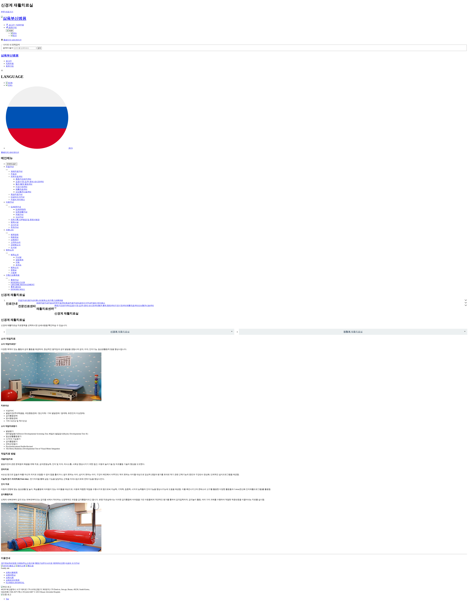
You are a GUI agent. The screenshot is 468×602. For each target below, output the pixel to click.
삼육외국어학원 (13, 580)
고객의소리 (15, 242)
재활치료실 (120, 331)
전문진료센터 (16, 176)
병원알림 (15, 235)
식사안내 (19, 217)
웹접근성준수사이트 (44, 563)
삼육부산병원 (10, 55)
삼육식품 (10, 578)
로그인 (11, 25)
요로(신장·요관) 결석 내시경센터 (30, 182)
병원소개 (10, 250)
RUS (15, 36)
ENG (15, 33)
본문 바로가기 (7, 12)
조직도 (18, 265)
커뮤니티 (10, 230)
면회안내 (19, 214)
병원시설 (15, 222)
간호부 (14, 273)
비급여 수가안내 (72, 563)
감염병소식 (15, 245)
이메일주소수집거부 (26, 563)
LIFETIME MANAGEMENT (22, 285)
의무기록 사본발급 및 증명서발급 (25, 220)
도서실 (14, 247)
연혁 (18, 262)
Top (7, 599)
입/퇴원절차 (21, 209)
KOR (11, 31)
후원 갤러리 (16, 287)
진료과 (14, 174)
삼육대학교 (11, 575)
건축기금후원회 (13, 275)
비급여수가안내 (17, 197)
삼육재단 (15, 240)
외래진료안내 (16, 171)
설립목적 (19, 260)
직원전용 (20, 25)
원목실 (14, 270)
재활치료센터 (21, 189)
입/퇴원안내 (16, 207)
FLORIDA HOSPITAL (15, 583)
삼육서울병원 (12, 572)
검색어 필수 (8, 48)
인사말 (18, 257)
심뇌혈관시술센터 (23, 192)
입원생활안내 (21, 212)
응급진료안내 (16, 194)
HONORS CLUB (18, 282)
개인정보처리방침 (9, 563)
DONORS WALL (18, 289)
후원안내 (15, 280)
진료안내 (10, 167)
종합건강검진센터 (23, 179)
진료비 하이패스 (18, 199)
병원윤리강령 (59, 563)
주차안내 (15, 227)
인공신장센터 (21, 187)
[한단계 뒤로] (55, 308)
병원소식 (15, 267)
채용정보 (15, 237)
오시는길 (15, 225)
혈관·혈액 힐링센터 (24, 184)
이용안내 (10, 202)
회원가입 (12, 27)
